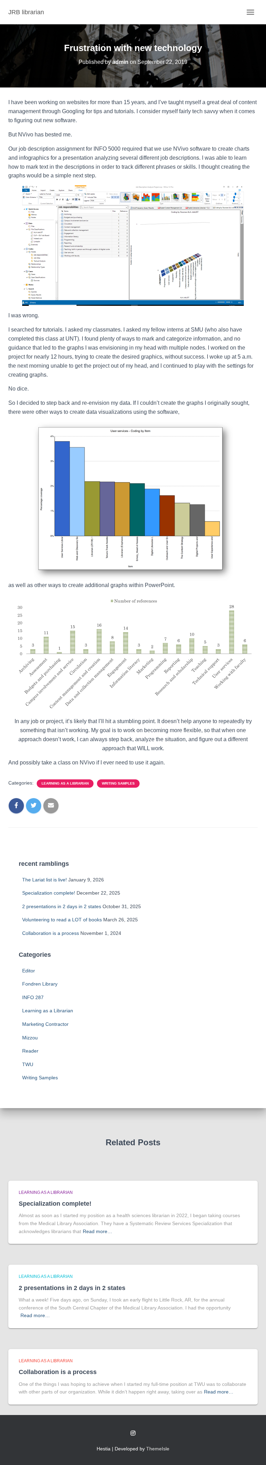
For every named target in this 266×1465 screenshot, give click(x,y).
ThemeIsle (157, 1448)
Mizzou (30, 1037)
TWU (27, 1064)
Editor (28, 970)
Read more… (97, 1231)
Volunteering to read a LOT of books (62, 919)
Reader (30, 1051)
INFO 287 (33, 997)
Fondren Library (39, 984)
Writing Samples (118, 783)
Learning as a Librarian (65, 783)
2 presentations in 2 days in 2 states (61, 906)
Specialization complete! (48, 893)
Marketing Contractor (45, 1024)
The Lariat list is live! (44, 879)
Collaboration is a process (50, 933)
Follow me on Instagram (133, 1433)
